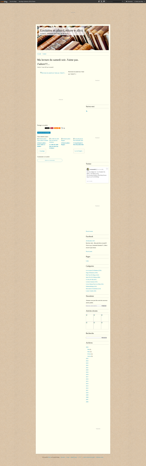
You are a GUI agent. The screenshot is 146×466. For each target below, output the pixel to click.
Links (87, 261)
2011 (87, 390)
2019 (87, 372)
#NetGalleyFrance (102, 175)
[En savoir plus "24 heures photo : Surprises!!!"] (105, 325)
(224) (91, 286)
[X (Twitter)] (101, 1)
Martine (49, 457)
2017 (87, 376)
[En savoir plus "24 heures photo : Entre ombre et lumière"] (90, 318)
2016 (87, 379)
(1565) (92, 272)
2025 (87, 358)
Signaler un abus (74, 457)
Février (89, 354)
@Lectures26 (99, 169)
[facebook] (99, 1)
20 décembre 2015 (90, 240)
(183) (91, 291)
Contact (44, 54)
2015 (87, 381)
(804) (93, 277)
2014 (87, 383)
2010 (87, 392)
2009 (87, 395)
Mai (88, 349)
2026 (87, 347)
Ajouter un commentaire (50, 160)
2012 (87, 388)
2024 (87, 360)
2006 (87, 401)
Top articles (63, 457)
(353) (91, 281)
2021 (87, 367)
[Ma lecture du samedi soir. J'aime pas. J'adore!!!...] (52, 73)
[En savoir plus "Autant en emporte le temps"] (97, 325)
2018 (87, 374)
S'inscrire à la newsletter (44, 132)
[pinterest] (104, 1)
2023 (87, 363)
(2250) (93, 270)
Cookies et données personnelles (89, 457)
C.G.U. (80, 457)
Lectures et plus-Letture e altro (61, 30)
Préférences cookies (99, 457)
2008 (87, 397)
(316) (94, 284)
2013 (87, 385)
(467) (91, 279)
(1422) (92, 275)
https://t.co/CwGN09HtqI (93, 177)
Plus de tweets (89, 231)
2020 (87, 370)
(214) (93, 288)
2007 (87, 399)
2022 (87, 365)
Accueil (39, 54)
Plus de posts (89, 251)
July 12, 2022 (89, 181)
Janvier (89, 356)
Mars (88, 351)
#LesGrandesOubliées (92, 175)
